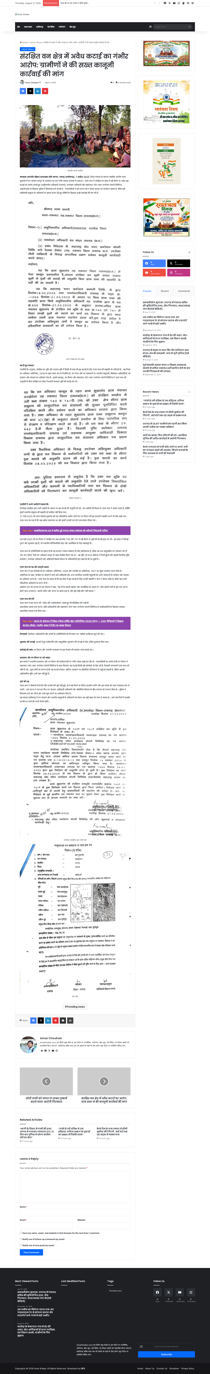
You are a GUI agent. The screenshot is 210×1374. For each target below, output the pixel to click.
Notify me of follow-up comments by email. (43, 1239)
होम (18, 26)
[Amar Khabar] (22, 14)
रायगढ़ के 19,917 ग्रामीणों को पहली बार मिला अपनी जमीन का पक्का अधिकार (165, 425)
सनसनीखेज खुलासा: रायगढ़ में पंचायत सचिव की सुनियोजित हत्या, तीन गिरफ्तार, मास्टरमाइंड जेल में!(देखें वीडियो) (166, 305)
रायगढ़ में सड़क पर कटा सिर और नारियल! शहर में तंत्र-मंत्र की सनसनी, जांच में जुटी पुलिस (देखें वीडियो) (166, 353)
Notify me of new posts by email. (38, 1245)
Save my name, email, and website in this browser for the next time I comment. (61, 1233)
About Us (149, 1368)
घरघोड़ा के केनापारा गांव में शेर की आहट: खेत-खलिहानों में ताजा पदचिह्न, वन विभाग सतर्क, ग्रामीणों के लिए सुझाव (165, 338)
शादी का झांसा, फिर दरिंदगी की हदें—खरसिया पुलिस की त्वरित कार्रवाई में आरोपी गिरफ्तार (165, 437)
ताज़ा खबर (28, 26)
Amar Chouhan (32, 82)
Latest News (36, 42)
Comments (184, 291)
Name (23, 1207)
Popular (147, 291)
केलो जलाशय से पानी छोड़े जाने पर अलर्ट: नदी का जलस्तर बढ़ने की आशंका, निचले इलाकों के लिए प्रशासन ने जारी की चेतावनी (165, 450)
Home (25, 42)
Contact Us (162, 1368)
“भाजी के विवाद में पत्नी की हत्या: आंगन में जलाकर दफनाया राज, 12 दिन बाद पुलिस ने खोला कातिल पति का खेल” (37, 1133)
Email (23, 1220)
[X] (49, 1051)
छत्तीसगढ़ (39, 26)
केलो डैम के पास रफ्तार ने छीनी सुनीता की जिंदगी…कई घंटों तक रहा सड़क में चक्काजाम (92, 3)
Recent (165, 291)
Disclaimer (174, 1368)
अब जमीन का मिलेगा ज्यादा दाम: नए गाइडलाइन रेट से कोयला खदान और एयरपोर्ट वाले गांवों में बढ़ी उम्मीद (165, 320)
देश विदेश (51, 26)
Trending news (76, 1006)
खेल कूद (72, 26)
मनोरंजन (62, 26)
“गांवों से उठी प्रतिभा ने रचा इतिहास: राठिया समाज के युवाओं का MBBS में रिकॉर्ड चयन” (74, 1131)
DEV (83, 1368)
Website (81, 1220)
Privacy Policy (187, 1368)
